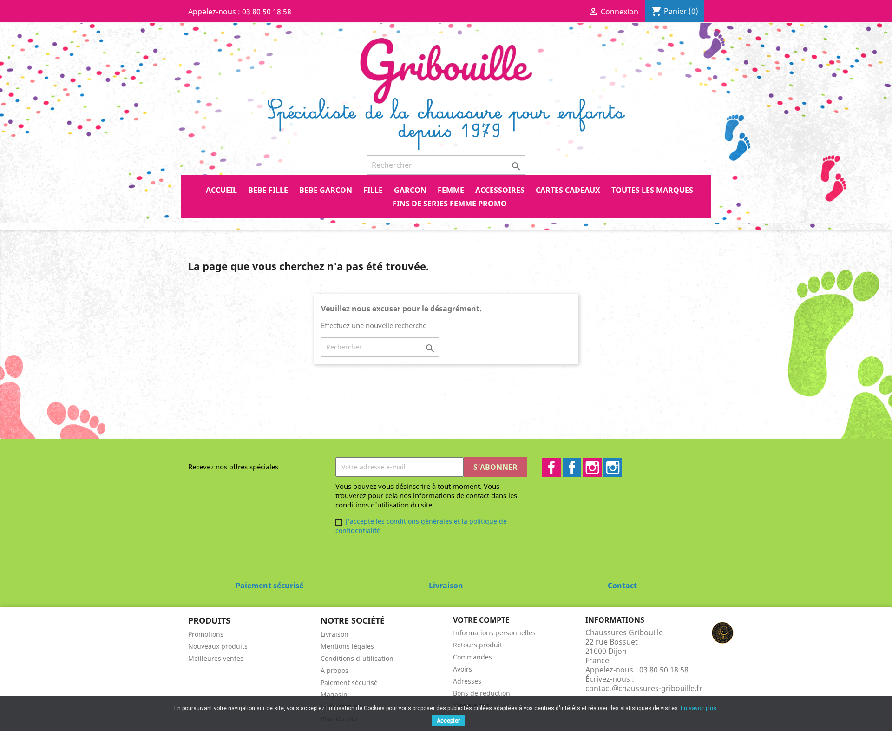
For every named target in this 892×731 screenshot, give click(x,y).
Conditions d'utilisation (357, 658)
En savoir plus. (699, 708)
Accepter (448, 721)
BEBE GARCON (325, 190)
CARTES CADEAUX (568, 190)
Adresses (467, 681)
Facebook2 (572, 467)
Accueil (221, 190)
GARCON (410, 190)
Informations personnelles (494, 632)
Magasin (334, 694)
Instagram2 (612, 467)
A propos (334, 670)
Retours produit (477, 644)
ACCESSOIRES (500, 190)
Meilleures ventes (215, 658)
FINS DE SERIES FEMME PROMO (450, 203)
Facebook (551, 467)
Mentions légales (347, 646)
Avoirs (462, 669)
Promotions (205, 634)
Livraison (334, 634)
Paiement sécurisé (349, 682)
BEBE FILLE (268, 190)
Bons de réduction (481, 693)
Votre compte (481, 620)
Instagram (592, 467)
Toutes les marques (652, 190)
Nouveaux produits (218, 646)
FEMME (451, 190)
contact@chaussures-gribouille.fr (643, 688)
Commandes (472, 656)
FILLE (373, 190)
